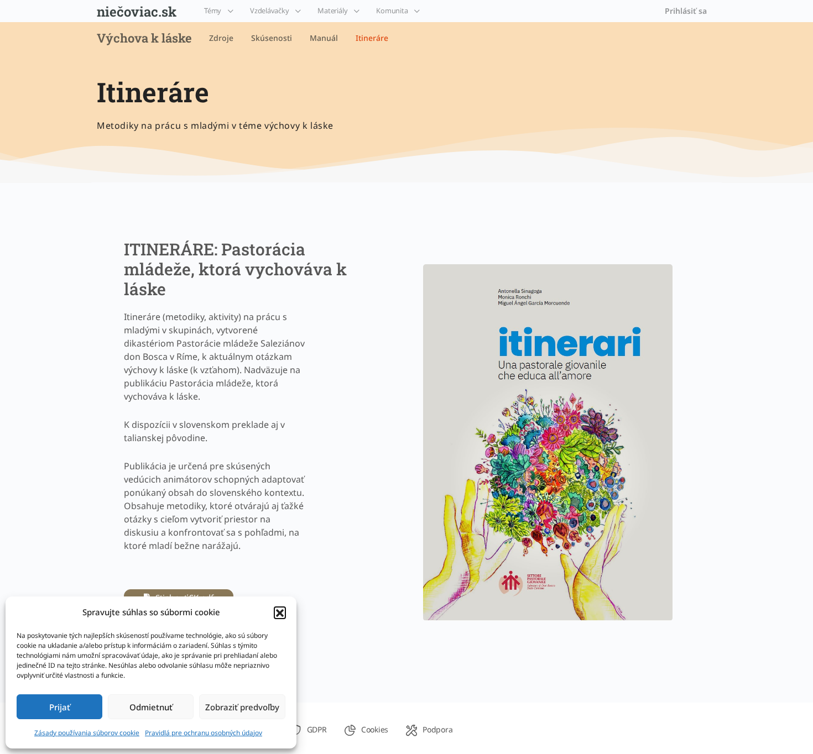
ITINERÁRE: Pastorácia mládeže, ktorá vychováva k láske (235, 269)
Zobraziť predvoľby (242, 707)
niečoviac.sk (136, 11)
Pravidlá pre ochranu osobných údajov (203, 732)
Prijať (59, 707)
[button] (279, 612)
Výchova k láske (144, 38)
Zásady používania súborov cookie (86, 732)
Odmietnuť (151, 707)
